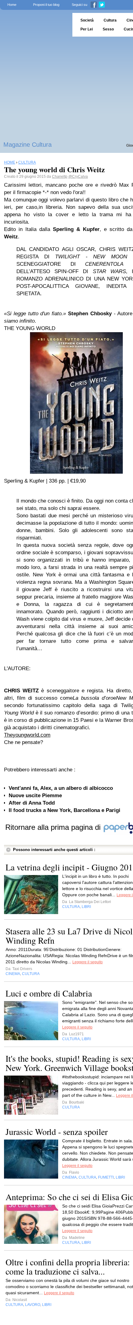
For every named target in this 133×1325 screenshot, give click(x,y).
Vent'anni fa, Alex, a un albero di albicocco (61, 788)
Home (11, 4)
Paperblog (34, 24)
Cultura (110, 20)
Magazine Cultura (27, 144)
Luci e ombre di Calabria (49, 993)
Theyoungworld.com (27, 735)
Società (87, 20)
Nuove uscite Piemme (35, 795)
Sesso (108, 29)
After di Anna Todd (32, 803)
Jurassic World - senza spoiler (57, 1131)
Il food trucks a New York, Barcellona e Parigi (64, 810)
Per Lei (86, 29)
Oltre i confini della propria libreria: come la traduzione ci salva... (68, 1266)
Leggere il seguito (87, 962)
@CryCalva (78, 176)
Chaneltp (59, 176)
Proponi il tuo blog (46, 4)
